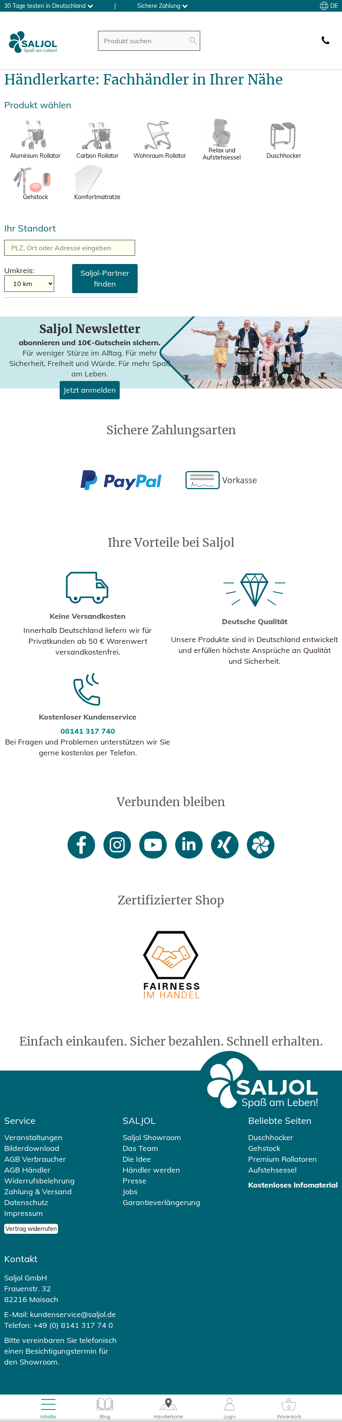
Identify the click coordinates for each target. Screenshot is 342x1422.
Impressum (23, 1213)
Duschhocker (270, 1137)
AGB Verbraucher (35, 1159)
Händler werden (151, 1170)
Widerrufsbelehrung (39, 1180)
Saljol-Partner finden (104, 278)
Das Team (140, 1148)
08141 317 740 (87, 731)
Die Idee (137, 1159)
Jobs (130, 1191)
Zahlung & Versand (38, 1191)
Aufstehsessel (272, 1170)
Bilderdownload (31, 1148)
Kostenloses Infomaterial (293, 1185)
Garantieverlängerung (161, 1202)
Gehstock (264, 1148)
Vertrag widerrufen (31, 1229)
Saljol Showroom (152, 1137)
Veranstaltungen (33, 1137)
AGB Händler (27, 1170)
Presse (134, 1180)
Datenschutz (26, 1202)
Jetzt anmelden (89, 390)
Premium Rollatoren (282, 1159)
